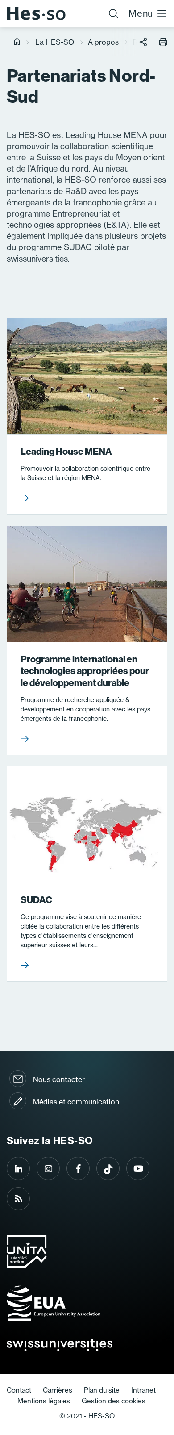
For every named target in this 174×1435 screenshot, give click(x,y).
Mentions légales (43, 1401)
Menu (140, 13)
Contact (19, 1390)
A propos (103, 42)
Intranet (143, 1390)
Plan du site (102, 1390)
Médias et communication (76, 1101)
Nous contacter (59, 1079)
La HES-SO (54, 42)
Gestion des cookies (113, 1401)
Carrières (57, 1390)
